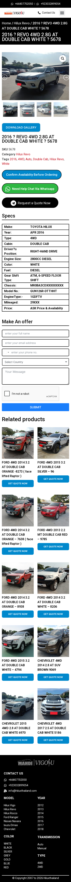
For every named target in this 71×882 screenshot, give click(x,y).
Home (6, 23)
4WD (21, 159)
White (5, 164)
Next (68, 108)
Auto (29, 159)
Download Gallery (21, 127)
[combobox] (6, 352)
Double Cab (40, 159)
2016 (13, 159)
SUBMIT (35, 407)
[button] (62, 13)
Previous (2, 108)
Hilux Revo (22, 23)
